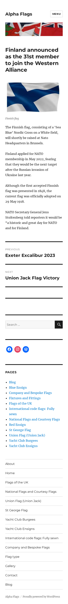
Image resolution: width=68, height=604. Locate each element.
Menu (56, 13)
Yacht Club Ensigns (23, 446)
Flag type (12, 557)
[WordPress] (26, 349)
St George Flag (20, 430)
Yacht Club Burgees (23, 440)
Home (10, 473)
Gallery (10, 566)
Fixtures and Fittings (25, 398)
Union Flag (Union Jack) (27, 435)
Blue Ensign (18, 387)
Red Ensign (17, 425)
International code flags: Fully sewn (32, 538)
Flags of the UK (20, 403)
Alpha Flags (18, 14)
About (10, 464)
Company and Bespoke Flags (30, 393)
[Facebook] (9, 349)
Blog (12, 382)
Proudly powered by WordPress (41, 596)
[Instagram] (17, 349)
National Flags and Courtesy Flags (34, 419)
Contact (11, 575)
